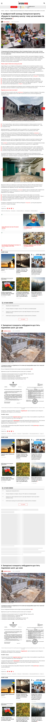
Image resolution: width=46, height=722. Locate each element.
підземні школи (25, 433)
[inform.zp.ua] (23, 3)
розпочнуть (36, 425)
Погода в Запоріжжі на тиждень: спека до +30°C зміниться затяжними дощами (22, 270)
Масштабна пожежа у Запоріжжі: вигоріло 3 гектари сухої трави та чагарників (36, 294)
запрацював (16, 420)
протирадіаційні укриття (34, 433)
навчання (19, 433)
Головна (2, 10)
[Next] (43, 108)
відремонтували (17, 416)
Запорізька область (20, 210)
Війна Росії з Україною (6, 210)
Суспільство (7, 10)
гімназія (9, 433)
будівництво (24, 410)
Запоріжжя (13, 210)
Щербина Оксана (7, 330)
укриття (41, 433)
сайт (31, 369)
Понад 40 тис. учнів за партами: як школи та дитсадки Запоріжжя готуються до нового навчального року (36, 271)
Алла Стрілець (6, 21)
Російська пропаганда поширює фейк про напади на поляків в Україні (7, 294)
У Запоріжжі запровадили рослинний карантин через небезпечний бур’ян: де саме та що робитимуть (22, 294)
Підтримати (14, 7)
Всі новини (23, 319)
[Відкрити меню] (1, 3)
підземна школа (34, 210)
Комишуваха (27, 210)
